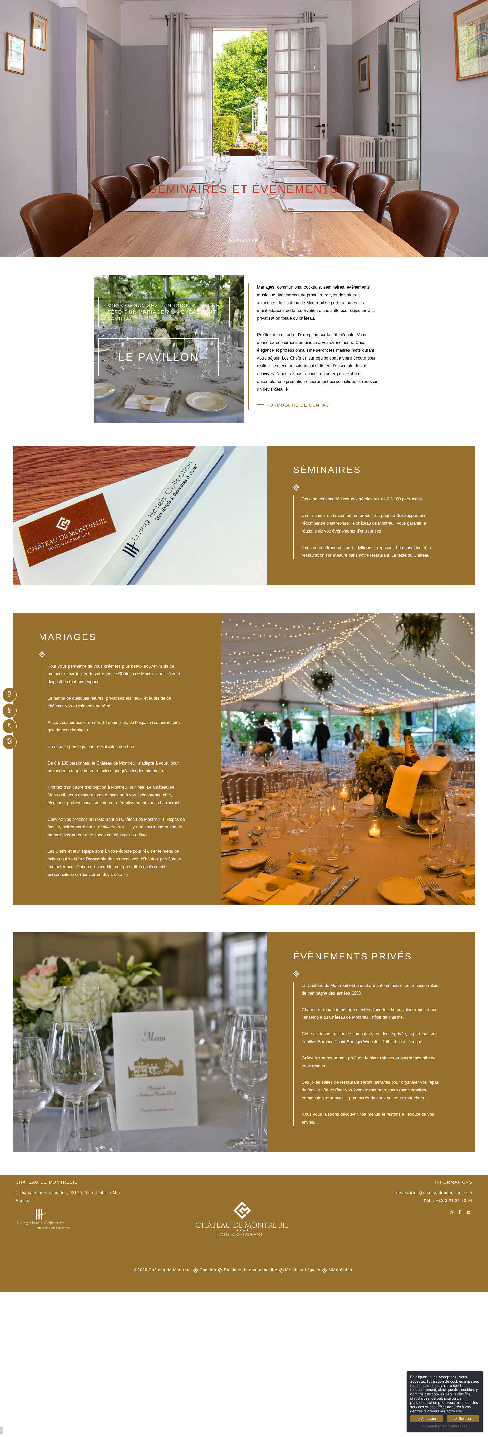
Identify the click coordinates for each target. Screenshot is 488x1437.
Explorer (244, 240)
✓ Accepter (426, 1418)
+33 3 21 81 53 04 (454, 1200)
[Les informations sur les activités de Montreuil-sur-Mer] (12, 726)
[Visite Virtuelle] (12, 742)
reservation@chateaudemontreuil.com (434, 1192)
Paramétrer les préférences (444, 1426)
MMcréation (340, 1270)
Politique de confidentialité (250, 1270)
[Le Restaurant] (12, 695)
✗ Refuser (463, 1418)
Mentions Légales (303, 1270)
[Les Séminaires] (12, 710)
